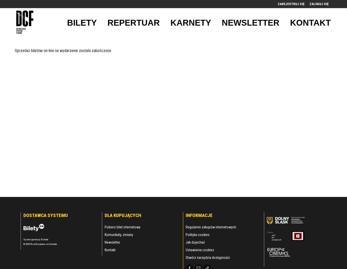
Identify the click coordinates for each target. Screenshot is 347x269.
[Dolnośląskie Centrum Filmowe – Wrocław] (25, 22)
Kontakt (110, 250)
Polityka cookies (198, 235)
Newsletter (112, 242)
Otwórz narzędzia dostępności (208, 258)
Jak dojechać (195, 242)
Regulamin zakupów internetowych (211, 227)
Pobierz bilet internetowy (122, 227)
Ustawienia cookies (200, 250)
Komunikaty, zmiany (119, 235)
